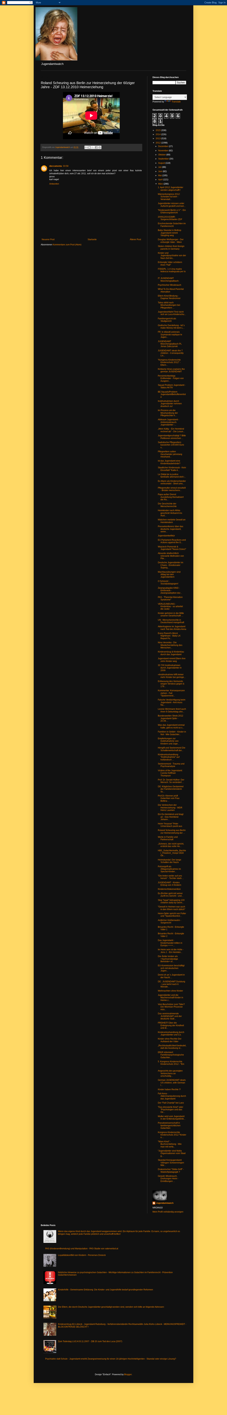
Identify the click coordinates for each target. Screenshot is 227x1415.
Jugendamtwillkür (166, 535)
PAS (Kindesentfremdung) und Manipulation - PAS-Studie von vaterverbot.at (81, 1248)
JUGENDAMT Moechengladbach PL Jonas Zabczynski (170, 344)
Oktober (162, 154)
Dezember (163, 146)
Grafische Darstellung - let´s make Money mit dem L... (171, 326)
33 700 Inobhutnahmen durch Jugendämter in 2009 (170, 668)
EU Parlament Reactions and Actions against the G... (172, 541)
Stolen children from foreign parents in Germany (171, 247)
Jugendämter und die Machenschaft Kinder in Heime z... (170, 997)
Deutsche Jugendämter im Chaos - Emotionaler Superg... (170, 565)
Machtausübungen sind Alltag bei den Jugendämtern (169, 574)
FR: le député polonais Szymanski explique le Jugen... (170, 334)
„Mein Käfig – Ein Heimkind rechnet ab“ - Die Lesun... (171, 430)
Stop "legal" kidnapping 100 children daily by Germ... (171, 901)
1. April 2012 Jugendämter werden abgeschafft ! (170, 188)
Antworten (54, 184)
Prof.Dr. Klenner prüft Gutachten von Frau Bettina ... (168, 798)
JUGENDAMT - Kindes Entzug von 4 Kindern (169, 883)
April (160, 179)
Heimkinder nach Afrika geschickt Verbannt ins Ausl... (170, 513)
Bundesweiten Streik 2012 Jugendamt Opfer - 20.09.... (170, 718)
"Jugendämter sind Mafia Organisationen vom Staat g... (172, 1153)
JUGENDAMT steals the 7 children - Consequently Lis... (171, 353)
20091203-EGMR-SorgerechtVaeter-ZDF (170, 218)
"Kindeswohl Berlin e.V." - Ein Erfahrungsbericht (172, 211)
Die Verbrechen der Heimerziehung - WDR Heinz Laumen (170, 807)
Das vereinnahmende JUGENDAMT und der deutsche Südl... (170, 1016)
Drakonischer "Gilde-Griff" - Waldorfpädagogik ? (171, 1170)
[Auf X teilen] (93, 147)
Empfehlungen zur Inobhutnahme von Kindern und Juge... (168, 741)
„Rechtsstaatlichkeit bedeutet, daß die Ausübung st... (172, 1046)
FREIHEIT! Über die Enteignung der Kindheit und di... (171, 1025)
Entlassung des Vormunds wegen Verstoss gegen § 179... (171, 684)
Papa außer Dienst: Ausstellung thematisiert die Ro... (171, 497)
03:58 (65, 166)
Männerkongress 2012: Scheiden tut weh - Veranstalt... (169, 197)
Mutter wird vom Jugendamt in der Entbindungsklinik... (171, 1117)
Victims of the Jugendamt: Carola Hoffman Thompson (170, 773)
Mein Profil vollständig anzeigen (168, 1212)
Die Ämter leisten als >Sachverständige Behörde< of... (168, 959)
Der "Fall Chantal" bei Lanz (171, 1103)
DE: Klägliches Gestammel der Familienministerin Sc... (171, 789)
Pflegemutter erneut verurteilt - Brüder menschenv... (172, 489)
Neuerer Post (48, 239)
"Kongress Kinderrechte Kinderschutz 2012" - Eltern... (169, 362)
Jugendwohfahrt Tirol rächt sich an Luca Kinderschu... (172, 313)
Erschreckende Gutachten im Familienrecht (172, 224)
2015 (158, 130)
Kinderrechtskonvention (169, 889)
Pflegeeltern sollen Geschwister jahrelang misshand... (170, 454)
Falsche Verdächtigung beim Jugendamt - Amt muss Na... (171, 702)
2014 (158, 134)
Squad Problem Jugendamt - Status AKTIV (172, 386)
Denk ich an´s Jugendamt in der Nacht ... (171, 976)
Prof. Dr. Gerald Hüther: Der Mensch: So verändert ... (171, 781)
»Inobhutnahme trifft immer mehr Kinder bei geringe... (172, 675)
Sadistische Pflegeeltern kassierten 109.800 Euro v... (171, 445)
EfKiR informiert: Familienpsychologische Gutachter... (171, 1055)
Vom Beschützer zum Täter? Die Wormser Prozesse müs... (171, 1007)
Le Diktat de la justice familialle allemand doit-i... (172, 475)
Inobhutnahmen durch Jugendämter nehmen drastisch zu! (170, 403)
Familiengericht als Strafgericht (167, 319)
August (161, 163)
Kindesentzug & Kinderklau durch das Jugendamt (171, 653)
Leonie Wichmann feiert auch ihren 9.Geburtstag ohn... (172, 710)
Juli (160, 167)
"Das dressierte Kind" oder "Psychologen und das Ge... (170, 1109)
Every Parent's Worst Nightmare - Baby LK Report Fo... (169, 636)
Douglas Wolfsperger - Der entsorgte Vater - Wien (171, 240)
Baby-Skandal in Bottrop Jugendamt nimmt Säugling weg (169, 233)
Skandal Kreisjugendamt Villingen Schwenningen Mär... (171, 1162)
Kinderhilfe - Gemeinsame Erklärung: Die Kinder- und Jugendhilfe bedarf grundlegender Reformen (105, 1289)
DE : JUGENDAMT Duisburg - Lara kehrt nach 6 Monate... (171, 984)
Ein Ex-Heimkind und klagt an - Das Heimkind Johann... (170, 817)
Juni (160, 171)
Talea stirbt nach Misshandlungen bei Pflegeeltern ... (169, 305)
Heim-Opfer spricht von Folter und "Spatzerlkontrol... (172, 914)
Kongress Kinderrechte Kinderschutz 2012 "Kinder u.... (172, 1135)
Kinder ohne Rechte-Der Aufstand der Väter (169, 1040)
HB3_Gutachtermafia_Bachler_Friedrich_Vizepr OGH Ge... (172, 853)
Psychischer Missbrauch (169, 285)
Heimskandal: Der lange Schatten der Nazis (169, 861)
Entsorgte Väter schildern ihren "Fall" (170, 263)
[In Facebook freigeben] (96, 147)
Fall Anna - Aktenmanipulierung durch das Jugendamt (172, 1096)
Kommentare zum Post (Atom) (67, 244)
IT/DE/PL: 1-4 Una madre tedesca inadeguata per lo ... (172, 271)
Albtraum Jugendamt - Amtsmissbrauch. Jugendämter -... (168, 422)
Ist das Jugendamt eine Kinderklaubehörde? (169, 462)
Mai (160, 175)
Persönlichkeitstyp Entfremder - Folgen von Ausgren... (171, 378)
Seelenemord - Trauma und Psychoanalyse (171, 765)
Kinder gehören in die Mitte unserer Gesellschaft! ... (171, 614)
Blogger (128, 1374)
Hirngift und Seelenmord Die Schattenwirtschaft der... (171, 749)
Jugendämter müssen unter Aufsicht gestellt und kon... (172, 204)
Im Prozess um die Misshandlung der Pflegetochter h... (168, 413)
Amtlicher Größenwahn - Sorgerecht (169, 921)
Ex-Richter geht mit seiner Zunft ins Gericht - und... (170, 894)
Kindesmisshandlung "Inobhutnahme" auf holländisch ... (168, 757)
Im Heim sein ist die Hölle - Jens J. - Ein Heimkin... (171, 950)
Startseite (92, 239)
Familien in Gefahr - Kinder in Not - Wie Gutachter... (172, 733)
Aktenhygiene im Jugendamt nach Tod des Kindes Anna (172, 627)
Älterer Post (135, 239)
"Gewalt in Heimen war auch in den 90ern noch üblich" (171, 907)
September (163, 159)
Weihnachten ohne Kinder (170, 991)
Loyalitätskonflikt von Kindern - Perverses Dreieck (82, 1255)
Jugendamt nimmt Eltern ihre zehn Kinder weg (172, 659)
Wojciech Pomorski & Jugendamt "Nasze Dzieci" (172, 547)
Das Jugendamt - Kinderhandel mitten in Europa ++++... (170, 943)
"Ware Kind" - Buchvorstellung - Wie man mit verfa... (170, 1144)
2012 (158, 143)
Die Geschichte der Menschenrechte (167, 504)
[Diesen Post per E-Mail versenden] (86, 147)
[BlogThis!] (89, 147)
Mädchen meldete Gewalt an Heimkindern (172, 520)
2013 (158, 138)
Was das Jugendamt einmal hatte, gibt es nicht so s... (171, 726)
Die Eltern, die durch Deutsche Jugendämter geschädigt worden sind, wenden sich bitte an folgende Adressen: (111, 1307)
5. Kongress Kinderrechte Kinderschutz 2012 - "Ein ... (171, 1064)
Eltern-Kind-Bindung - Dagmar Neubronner (169, 297)
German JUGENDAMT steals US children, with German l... (172, 1082)
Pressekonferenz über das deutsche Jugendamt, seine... (170, 529)
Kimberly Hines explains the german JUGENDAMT (171, 370)
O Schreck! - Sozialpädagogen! (168, 582)
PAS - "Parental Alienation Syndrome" (170, 598)
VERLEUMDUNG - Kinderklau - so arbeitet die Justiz (170, 606)
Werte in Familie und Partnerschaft (168, 838)
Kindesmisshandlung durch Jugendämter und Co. (171, 1033)
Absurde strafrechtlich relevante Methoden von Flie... (171, 556)
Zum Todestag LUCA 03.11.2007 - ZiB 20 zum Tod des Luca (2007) (90, 1341)
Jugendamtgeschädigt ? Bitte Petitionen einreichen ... (172, 436)
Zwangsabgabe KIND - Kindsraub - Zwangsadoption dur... (170, 590)
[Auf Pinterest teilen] (99, 147)
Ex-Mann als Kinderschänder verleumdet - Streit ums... (172, 482)
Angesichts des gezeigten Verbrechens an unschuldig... (170, 1073)
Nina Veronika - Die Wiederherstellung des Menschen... (170, 645)
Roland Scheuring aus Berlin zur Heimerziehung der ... (172, 831)
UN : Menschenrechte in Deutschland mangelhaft (171, 621)
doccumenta (55, 166)
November (163, 150)
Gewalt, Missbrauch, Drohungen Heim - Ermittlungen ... (168, 1178)
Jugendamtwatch (164, 1203)
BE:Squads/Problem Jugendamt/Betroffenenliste (172, 394)
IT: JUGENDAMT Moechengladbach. (168, 279)
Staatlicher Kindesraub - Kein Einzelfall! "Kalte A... (172, 468)
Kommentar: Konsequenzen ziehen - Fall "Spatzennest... (171, 693)
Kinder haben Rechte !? (169, 1089)
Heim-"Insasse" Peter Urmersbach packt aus (170, 824)
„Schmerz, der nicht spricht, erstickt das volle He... (171, 845)
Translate (176, 101)
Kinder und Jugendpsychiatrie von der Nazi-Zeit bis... (172, 255)
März (161, 184)
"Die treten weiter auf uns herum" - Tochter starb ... (171, 877)
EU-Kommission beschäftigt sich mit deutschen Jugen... (171, 968)
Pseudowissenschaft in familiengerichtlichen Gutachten (169, 1125)
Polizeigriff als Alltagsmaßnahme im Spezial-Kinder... (169, 869)
